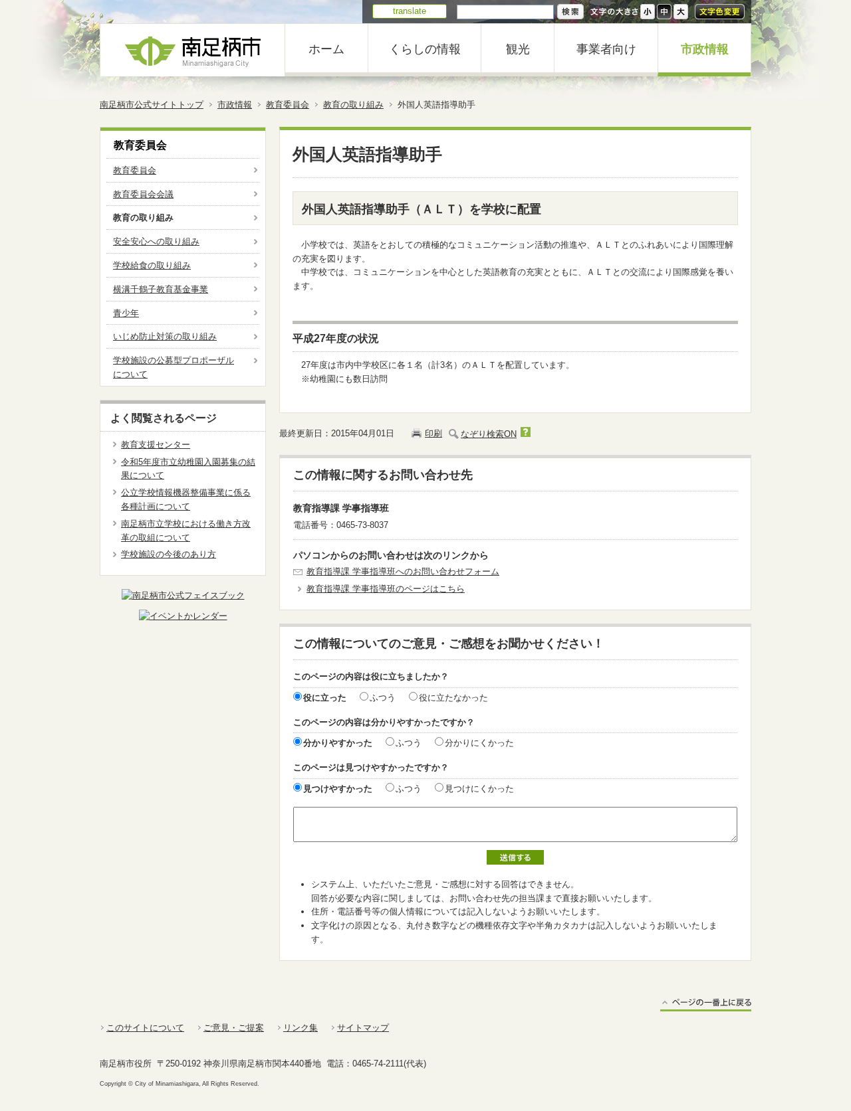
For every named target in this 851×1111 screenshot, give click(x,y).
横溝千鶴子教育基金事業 (160, 289)
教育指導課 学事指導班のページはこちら (385, 589)
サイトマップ (363, 1028)
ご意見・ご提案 (233, 1028)
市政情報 (705, 49)
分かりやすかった (337, 743)
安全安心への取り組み (156, 241)
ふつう (383, 698)
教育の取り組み (353, 105)
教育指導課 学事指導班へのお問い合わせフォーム (402, 571)
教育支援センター (155, 445)
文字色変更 (720, 11)
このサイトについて (145, 1028)
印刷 (433, 433)
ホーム (326, 49)
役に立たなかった (453, 698)
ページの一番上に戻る (705, 1004)
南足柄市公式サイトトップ (151, 105)
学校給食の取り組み (152, 265)
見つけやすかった (337, 789)
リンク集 (300, 1028)
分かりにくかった (479, 743)
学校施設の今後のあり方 (168, 554)
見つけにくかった (479, 789)
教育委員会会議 (143, 194)
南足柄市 (192, 50)
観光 (518, 49)
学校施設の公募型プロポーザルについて (173, 367)
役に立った (324, 698)
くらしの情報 (425, 49)
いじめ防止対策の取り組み (165, 336)
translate (409, 11)
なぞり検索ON (489, 434)
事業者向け (606, 49)
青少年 (126, 313)
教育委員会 (287, 105)
